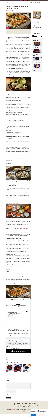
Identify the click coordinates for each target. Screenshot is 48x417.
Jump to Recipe (16, 36)
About (39, 2)
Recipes (31, 2)
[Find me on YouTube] (38, 33)
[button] (46, 410)
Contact (36, 2)
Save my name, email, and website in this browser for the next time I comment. (15, 395)
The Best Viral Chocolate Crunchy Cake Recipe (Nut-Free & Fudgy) (26, 372)
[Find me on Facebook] (34, 33)
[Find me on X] (35, 33)
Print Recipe (20, 36)
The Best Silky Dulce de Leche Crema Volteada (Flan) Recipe (9, 372)
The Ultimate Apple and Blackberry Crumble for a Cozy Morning (37, 70)
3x (29, 311)
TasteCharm (13, 409)
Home (28, 2)
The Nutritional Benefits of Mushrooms (11, 281)
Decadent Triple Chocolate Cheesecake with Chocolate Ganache (18, 372)
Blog (33, 2)
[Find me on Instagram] (37, 33)
